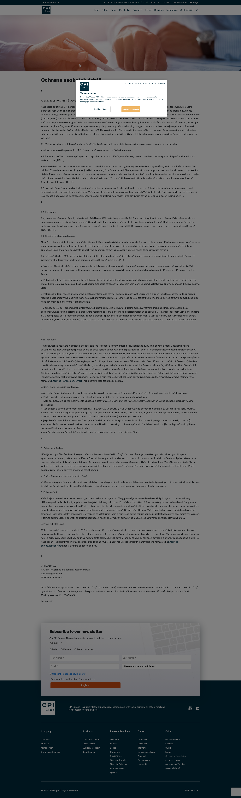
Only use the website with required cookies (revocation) (145, 83)
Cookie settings (101, 109)
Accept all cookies (131, 109)
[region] (121, 98)
